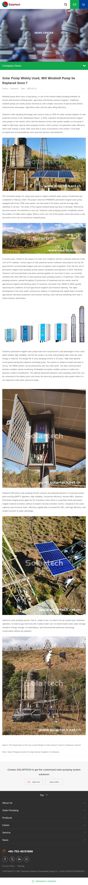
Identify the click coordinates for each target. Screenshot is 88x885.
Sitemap (20, 866)
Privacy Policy (8, 866)
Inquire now (36, 782)
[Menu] (83, 4)
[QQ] (74, 4)
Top (42, 795)
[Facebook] (5, 859)
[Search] (65, 4)
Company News (11, 65)
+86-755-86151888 (20, 851)
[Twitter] (12, 859)
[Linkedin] (19, 859)
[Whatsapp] (26, 859)
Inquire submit (54, 782)
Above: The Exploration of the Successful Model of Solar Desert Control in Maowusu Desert (41, 745)
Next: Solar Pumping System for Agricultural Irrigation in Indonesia (30, 752)
